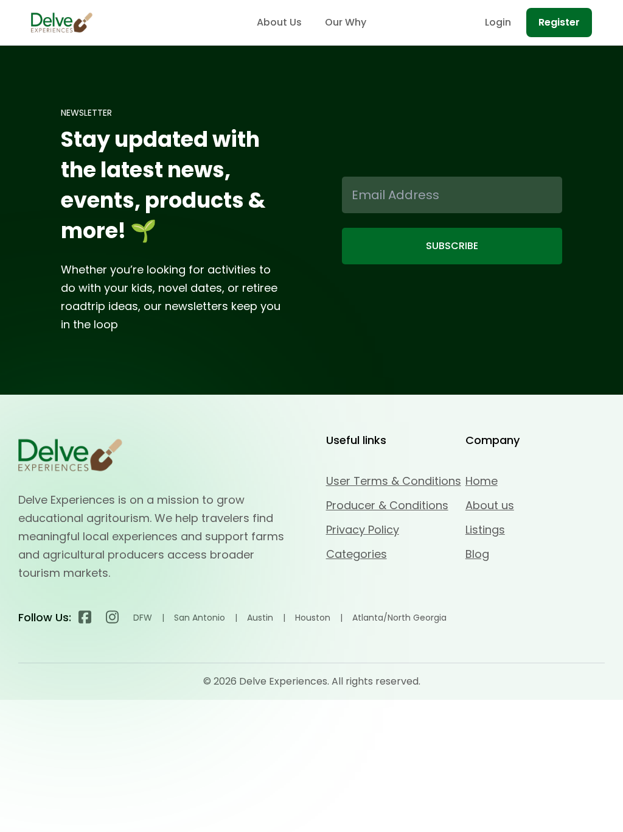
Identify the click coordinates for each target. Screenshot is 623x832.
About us (489, 505)
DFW (142, 618)
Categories (356, 554)
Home (481, 480)
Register (559, 22)
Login (498, 22)
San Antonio (199, 618)
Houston (312, 618)
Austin (260, 618)
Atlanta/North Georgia (399, 618)
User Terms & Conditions (393, 480)
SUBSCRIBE (452, 246)
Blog (477, 554)
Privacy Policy (362, 529)
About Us (279, 22)
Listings (485, 529)
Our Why (345, 22)
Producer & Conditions (387, 505)
